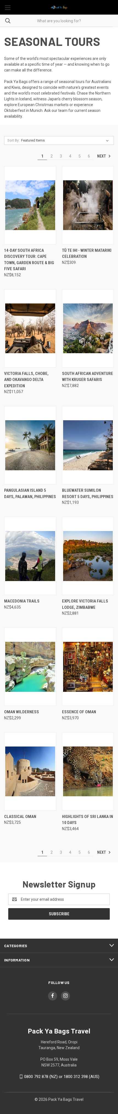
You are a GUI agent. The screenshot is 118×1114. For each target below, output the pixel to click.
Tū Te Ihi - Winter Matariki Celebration (86, 253)
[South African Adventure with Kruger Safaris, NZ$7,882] (88, 328)
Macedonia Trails (22, 601)
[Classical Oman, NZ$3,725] (30, 771)
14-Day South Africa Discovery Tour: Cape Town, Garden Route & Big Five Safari (29, 260)
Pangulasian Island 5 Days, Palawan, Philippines (30, 493)
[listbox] (66, 140)
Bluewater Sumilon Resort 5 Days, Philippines (87, 493)
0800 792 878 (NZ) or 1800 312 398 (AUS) (61, 1076)
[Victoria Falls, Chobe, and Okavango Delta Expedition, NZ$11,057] (30, 328)
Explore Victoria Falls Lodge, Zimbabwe (85, 604)
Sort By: (13, 140)
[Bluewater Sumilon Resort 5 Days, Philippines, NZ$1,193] (88, 445)
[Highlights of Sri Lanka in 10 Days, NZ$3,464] (88, 771)
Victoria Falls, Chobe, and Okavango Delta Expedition (26, 379)
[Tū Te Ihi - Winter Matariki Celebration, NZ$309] (88, 205)
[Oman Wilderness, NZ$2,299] (30, 667)
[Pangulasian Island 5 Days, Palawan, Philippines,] (30, 445)
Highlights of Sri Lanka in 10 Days (87, 819)
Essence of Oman (79, 711)
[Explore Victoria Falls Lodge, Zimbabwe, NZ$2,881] (88, 556)
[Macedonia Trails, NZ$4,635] (30, 556)
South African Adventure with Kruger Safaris (87, 376)
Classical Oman (20, 816)
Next (102, 156)
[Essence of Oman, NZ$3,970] (88, 667)
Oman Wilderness (21, 711)
